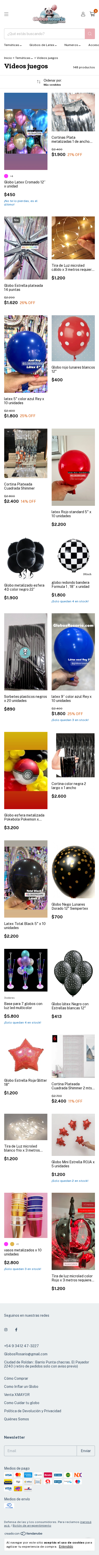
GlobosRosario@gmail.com (25, 1354)
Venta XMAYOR (17, 1395)
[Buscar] (90, 33)
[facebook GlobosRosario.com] (16, 1330)
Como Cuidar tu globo (21, 1403)
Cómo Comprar (16, 1378)
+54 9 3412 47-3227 (21, 1346)
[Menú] (6, 14)
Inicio (8, 58)
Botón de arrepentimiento (32, 1525)
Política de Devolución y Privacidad (32, 1411)
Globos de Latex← (43, 45)
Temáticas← (13, 45)
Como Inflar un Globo (21, 1387)
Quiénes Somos (16, 1419)
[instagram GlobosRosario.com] (6, 1330)
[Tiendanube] (23, 1534)
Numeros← (72, 45)
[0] (92, 14)
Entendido (66, 1546)
